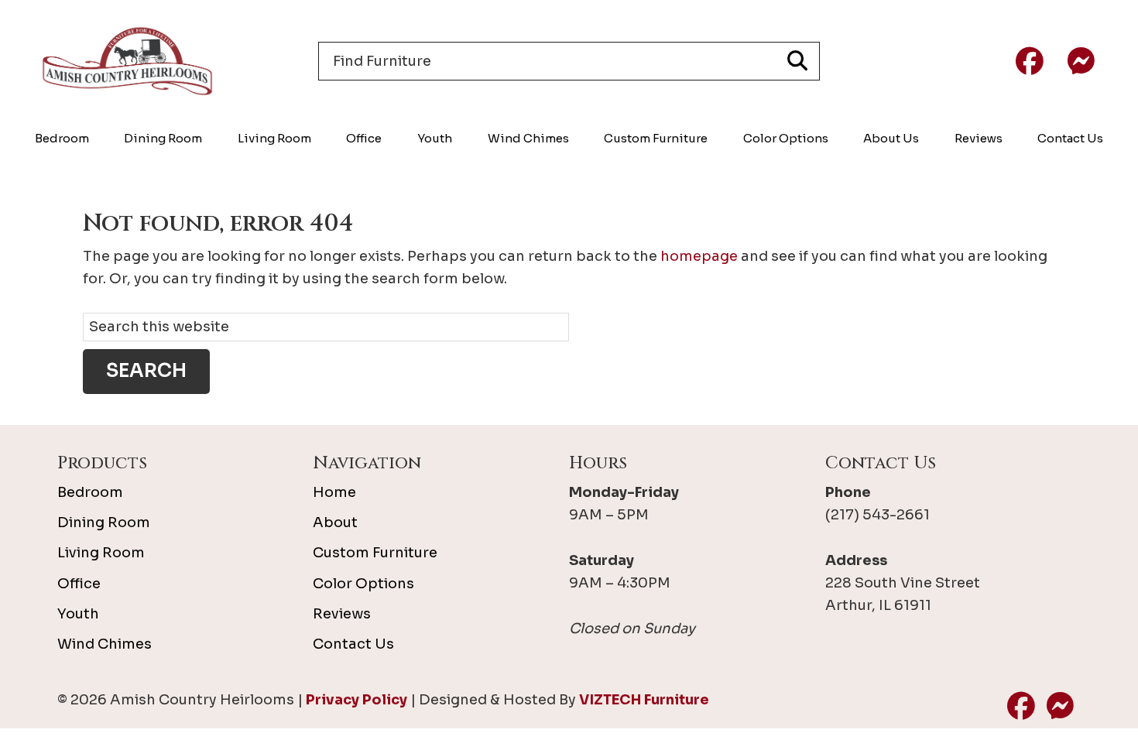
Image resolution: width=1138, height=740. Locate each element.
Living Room (274, 139)
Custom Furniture (656, 139)
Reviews (979, 139)
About (335, 522)
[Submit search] (797, 61)
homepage (699, 256)
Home (334, 492)
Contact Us (1070, 139)
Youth (434, 139)
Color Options (785, 139)
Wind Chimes (528, 139)
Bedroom (62, 139)
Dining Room (163, 139)
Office (364, 139)
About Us (891, 139)
